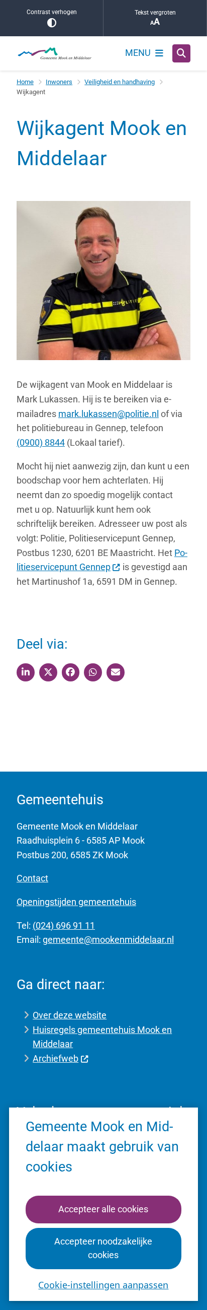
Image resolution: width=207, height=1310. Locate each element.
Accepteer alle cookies (103, 1209)
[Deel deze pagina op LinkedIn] (26, 672)
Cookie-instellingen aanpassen (103, 1285)
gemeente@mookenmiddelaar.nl (108, 939)
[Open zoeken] (181, 53)
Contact (32, 878)
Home (25, 82)
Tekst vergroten (155, 12)
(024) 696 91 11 (64, 925)
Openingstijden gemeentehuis (76, 902)
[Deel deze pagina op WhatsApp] (93, 672)
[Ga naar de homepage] (54, 53)
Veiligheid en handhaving (119, 82)
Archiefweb (55, 1058)
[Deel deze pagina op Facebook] (71, 672)
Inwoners (59, 82)
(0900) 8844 (41, 442)
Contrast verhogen (52, 12)
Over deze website (70, 1015)
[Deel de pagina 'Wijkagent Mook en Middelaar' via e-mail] (116, 672)
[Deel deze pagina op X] (48, 672)
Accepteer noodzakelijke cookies (103, 1248)
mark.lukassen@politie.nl (108, 413)
